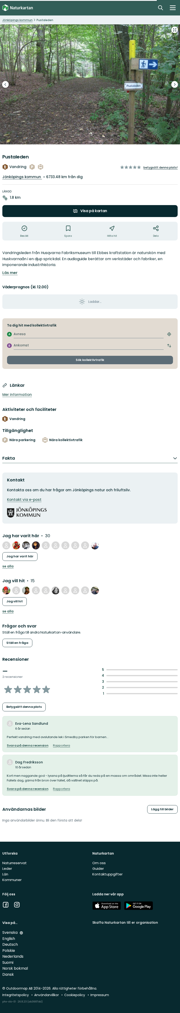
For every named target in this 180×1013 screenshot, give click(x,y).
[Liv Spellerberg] (85, 590)
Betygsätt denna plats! (160, 167)
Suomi (7, 962)
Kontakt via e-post (24, 499)
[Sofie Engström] (46, 590)
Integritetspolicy (16, 995)
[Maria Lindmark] (36, 545)
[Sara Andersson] (85, 545)
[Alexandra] (26, 545)
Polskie (8, 950)
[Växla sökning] (160, 8)
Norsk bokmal (15, 968)
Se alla (8, 566)
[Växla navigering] (173, 8)
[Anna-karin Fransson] (65, 590)
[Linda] (65, 545)
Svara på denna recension (27, 745)
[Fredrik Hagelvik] (75, 545)
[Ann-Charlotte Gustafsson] (36, 590)
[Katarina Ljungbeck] (16, 590)
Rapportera (61, 745)
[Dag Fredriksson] (6, 545)
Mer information (17, 394)
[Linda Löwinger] (95, 590)
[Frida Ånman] (75, 590)
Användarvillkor (47, 995)
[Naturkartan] (17, 7)
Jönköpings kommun (22, 176)
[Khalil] (95, 545)
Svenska (10, 932)
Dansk (8, 974)
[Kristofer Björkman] (6, 590)
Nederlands (12, 956)
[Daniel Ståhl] (56, 545)
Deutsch (10, 944)
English (8, 938)
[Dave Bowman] (16, 545)
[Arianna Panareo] (26, 590)
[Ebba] (56, 590)
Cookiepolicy (75, 995)
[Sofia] (46, 545)
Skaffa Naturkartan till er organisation (125, 922)
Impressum (99, 995)
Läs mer (10, 272)
